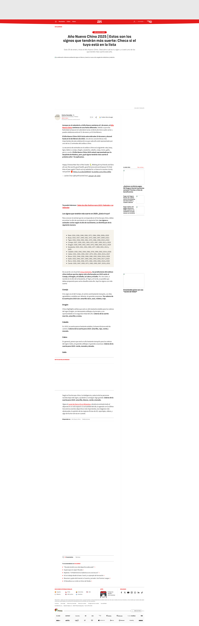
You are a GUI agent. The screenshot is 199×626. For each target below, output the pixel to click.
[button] (91, 117)
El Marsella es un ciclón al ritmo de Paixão (77, 581)
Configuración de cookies (93, 603)
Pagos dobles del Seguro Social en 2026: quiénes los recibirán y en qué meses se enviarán (129, 210)
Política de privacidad (71, 603)
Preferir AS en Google (107, 117)
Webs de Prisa (137, 610)
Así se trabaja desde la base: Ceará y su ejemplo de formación (83, 575)
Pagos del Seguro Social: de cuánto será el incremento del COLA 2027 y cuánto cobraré (129, 199)
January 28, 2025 (94, 175)
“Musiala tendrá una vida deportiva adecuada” (79, 567)
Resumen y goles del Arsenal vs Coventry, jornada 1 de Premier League (86, 578)
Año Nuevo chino (76, 419)
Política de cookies (82, 603)
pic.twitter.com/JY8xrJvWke (101, 171)
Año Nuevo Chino (99, 32)
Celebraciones (86, 419)
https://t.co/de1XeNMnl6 (82, 171)
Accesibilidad (103, 603)
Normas (78, 557)
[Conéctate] (134, 22)
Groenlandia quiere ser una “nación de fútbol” (133, 291)
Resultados (62, 21)
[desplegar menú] (56, 22)
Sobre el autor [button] (65, 118)
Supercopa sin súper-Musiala (73, 570)
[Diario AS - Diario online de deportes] (99, 21)
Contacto (57, 603)
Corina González (67, 115)
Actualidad (58, 27)
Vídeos (74, 21)
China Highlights (86, 272)
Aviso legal (63, 603)
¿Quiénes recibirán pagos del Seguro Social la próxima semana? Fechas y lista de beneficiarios (133, 189)
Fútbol (68, 21)
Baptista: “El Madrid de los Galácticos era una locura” (81, 573)
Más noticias (140, 167)
